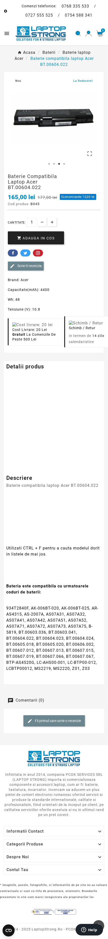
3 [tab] (59, 163)
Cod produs (17, 376)
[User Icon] (88, 33)
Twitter (25, 253)
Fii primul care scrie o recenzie (57, 720)
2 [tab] (54, 163)
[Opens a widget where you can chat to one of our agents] (89, 930)
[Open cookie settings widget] (9, 930)
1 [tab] (48, 163)
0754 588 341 (78, 15)
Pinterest (38, 253)
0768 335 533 (75, 6)
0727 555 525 (39, 15)
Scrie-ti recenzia (29, 266)
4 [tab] (64, 163)
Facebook (13, 253)
